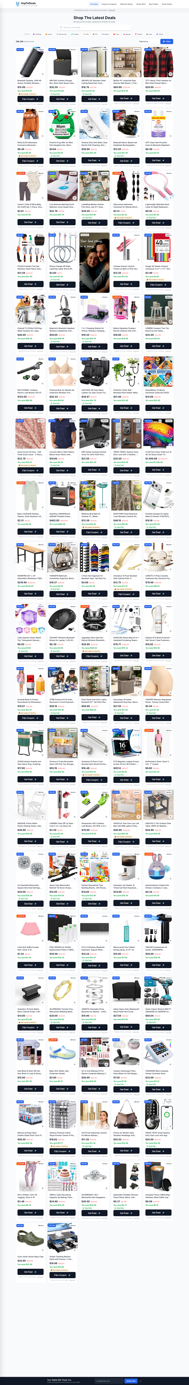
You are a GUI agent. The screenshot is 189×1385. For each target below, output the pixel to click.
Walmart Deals (126, 4)
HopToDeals (28, 3)
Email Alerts (167, 4)
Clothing (38, 34)
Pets (87, 34)
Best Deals (153, 4)
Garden (76, 34)
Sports (106, 34)
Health (139, 34)
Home (50, 34)
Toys (117, 34)
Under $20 (140, 4)
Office (161, 34)
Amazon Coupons (109, 4)
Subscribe (131, 1381)
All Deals (94, 4)
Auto (150, 34)
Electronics (63, 34)
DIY (96, 34)
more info (112, 10)
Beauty (128, 34)
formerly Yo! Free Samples (28, 5)
